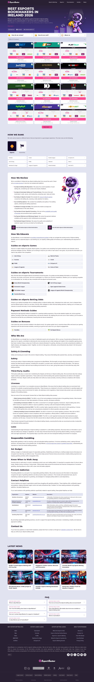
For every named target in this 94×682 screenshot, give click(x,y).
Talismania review (47, 80)
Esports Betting (53, 2)
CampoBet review (20, 100)
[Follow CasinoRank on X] (75, 654)
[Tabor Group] (54, 668)
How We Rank (80, 638)
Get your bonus (20, 57)
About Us (80, 630)
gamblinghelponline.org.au (39, 514)
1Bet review (47, 59)
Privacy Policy (80, 640)
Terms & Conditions (19, 680)
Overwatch (37, 630)
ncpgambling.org (36, 501)
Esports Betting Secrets (59, 640)
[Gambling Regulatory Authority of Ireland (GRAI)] (27, 668)
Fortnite (37, 633)
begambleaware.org (37, 505)
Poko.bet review (47, 121)
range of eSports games (46, 197)
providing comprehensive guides (39, 237)
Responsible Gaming (48, 680)
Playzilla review (73, 59)
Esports (62, 2)
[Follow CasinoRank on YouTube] (78, 654)
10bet (15, 635)
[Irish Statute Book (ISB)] (38, 668)
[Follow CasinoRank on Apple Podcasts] (85, 654)
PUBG (37, 635)
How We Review (80, 635)
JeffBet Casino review (20, 121)
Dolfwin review (20, 80)
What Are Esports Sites (59, 630)
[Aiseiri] (61, 668)
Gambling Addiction (63, 680)
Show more (46, 127)
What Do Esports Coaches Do (58, 638)
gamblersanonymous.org (38, 497)
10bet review (47, 100)
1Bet (15, 633)
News (84, 2)
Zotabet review (73, 121)
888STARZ (15, 638)
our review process (18, 183)
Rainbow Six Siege (37, 638)
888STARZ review (73, 100)
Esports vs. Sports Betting (59, 635)
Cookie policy (33, 680)
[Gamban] (49, 668)
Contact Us (80, 633)
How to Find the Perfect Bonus (59, 633)
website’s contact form (67, 529)
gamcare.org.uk (36, 510)
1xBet (15, 630)
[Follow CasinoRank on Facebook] (68, 654)
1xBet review (20, 59)
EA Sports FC (37, 640)
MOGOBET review (73, 80)
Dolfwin (15, 640)
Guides (78, 2)
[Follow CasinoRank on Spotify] (81, 654)
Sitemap (77, 680)
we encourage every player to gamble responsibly (59, 443)
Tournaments (70, 2)
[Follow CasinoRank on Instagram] (71, 654)
